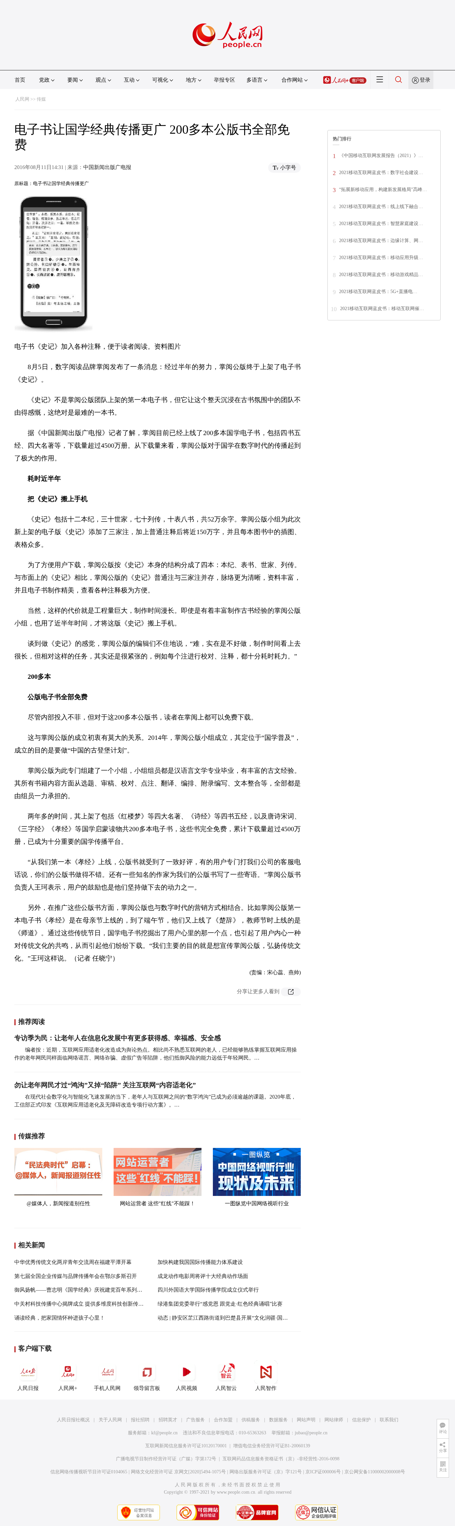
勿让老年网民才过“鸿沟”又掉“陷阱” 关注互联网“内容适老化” (105, 1085)
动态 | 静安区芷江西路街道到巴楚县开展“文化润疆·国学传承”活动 (234, 1318)
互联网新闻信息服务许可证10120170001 (186, 1445)
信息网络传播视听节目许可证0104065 (88, 1471)
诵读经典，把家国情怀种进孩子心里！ (59, 1318)
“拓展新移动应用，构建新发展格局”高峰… (383, 189)
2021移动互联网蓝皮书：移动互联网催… (382, 308)
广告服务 (195, 1419)
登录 (425, 80)
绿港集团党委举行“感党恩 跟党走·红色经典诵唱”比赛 (220, 1304)
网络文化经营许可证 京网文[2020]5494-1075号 (178, 1471)
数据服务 (278, 1419)
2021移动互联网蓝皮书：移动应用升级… (381, 257)
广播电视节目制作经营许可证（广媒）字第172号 (166, 1458)
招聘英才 (168, 1419)
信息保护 (361, 1419)
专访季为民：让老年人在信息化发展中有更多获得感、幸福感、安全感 (117, 1038)
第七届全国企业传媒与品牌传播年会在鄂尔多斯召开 (75, 1276)
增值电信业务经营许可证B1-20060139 (271, 1445)
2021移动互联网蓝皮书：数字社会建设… (381, 172)
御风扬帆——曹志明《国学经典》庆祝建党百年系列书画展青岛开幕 (94, 1290)
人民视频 (186, 1388)
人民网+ (67, 1388)
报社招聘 (140, 1419)
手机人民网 (107, 1388)
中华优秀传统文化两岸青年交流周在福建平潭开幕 (73, 1262)
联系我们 (389, 1419)
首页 (20, 80)
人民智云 (226, 1388)
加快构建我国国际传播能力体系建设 (200, 1262)
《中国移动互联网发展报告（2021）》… (381, 155)
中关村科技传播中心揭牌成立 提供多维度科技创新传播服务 (84, 1304)
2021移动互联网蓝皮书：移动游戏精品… (381, 274)
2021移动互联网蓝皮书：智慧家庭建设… (381, 223)
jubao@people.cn (311, 1432)
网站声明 (306, 1419)
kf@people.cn (164, 1432)
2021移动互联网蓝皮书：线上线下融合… (381, 206)
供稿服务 (250, 1419)
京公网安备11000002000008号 (374, 1471)
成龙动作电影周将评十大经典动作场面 (203, 1276)
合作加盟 (223, 1419)
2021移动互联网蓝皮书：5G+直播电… (378, 291)
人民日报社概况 (73, 1419)
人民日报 (28, 1388)
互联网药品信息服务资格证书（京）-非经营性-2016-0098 (281, 1458)
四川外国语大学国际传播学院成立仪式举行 (208, 1290)
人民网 (22, 99)
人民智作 (265, 1388)
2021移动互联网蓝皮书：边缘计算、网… (381, 240)
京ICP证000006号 (323, 1471)
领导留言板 (147, 1388)
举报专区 (224, 80)
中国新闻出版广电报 (107, 167)
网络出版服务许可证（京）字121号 (265, 1471)
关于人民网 (110, 1419)
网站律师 (333, 1419)
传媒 (41, 99)
